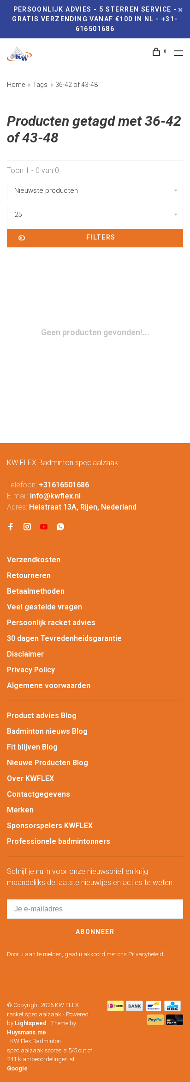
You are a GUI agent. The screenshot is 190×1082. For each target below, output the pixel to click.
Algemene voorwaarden (48, 685)
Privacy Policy (31, 669)
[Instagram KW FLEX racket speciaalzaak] (27, 527)
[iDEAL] (115, 1008)
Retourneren (29, 575)
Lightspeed (31, 1023)
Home (16, 84)
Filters (101, 237)
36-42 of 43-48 (76, 84)
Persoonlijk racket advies (51, 622)
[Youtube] (44, 527)
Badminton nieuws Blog (47, 731)
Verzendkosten (33, 559)
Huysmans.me (26, 1032)
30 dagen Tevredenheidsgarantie (64, 638)
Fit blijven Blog (32, 747)
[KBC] (172, 1008)
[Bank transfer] (134, 1008)
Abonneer (95, 931)
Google (17, 1068)
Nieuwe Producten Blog (47, 762)
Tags (40, 84)
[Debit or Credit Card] (174, 1022)
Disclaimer (25, 654)
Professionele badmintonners (58, 841)
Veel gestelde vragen (44, 606)
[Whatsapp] (60, 527)
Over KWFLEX (30, 778)
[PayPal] (155, 1022)
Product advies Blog (42, 715)
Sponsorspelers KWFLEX (50, 825)
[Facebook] (10, 527)
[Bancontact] (153, 1008)
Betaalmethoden (36, 591)
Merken (20, 809)
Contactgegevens (38, 794)
